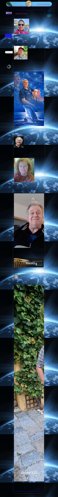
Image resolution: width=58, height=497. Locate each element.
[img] (29, 3)
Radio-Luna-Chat (15, 5)
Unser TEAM (28, 7)
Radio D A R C (9, 7)
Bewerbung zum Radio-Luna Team (21, 13)
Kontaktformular (24, 5)
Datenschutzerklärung (13, 8)
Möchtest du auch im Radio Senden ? (21, 12)
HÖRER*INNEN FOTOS (36, 7)
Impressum (22, 8)
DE (49, 8)
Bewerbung (50, 5)
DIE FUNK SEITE (16, 7)
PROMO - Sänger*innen (31, 8)
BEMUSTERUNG (40, 8)
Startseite (7, 5)
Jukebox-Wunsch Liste (47, 7)
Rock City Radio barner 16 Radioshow (37, 5)
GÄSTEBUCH (22, 7)
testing (46, 8)
